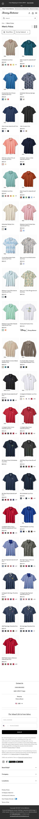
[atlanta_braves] (29, 467)
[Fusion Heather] (3, 164)
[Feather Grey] (3, 367)
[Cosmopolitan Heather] (8, 65)
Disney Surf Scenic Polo (26, 324)
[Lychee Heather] (5, 164)
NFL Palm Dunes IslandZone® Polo (10, 394)
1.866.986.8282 (16, 814)
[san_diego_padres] (21, 467)
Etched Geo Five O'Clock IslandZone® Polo (8, 93)
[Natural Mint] (5, 99)
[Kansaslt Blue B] (21, 599)
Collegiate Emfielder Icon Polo (28, 394)
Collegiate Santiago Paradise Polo (10, 593)
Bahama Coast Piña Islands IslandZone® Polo (9, 291)
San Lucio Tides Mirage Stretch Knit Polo (28, 291)
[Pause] (3, 4)
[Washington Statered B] (8, 599)
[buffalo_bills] (5, 400)
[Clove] (21, 367)
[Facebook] (7, 762)
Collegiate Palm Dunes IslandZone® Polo (8, 427)
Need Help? (6, 767)
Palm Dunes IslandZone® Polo (10, 126)
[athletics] (26, 467)
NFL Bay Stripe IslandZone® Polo (9, 494)
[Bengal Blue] (3, 99)
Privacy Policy (11, 747)
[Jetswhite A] (29, 498)
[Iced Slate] (5, 297)
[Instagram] (3, 762)
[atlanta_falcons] (5, 500)
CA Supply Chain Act (7, 792)
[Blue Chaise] (5, 367)
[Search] (35, 18)
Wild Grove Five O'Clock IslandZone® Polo (8, 158)
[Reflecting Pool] (21, 66)
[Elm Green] (26, 66)
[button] (20, 5)
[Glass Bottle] (21, 264)
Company (5, 774)
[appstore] (19, 762)
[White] (3, 297)
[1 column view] (32, 26)
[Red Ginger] (8, 99)
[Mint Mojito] (3, 330)
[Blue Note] (21, 164)
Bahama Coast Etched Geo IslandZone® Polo (27, 225)
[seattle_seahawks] (3, 500)
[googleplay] (12, 762)
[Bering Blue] (3, 131)
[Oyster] (3, 229)
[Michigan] (3, 599)
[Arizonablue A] (29, 599)
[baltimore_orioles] (32, 467)
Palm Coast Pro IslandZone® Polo (28, 60)
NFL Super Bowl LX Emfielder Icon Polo (9, 461)
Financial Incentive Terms (25, 757)
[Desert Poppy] (11, 65)
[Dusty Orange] (5, 330)
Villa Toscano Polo (25, 126)
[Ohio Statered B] (5, 599)
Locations (5, 781)
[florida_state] (11, 433)
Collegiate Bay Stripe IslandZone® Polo (26, 427)
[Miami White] (21, 399)
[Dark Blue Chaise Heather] (5, 65)
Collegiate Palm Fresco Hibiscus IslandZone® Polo (9, 527)
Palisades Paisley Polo (8, 224)
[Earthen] (21, 230)
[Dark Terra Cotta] (24, 66)
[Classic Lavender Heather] (24, 131)
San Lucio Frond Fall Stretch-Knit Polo (28, 258)
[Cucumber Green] (26, 367)
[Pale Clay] (5, 131)
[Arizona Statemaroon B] (32, 599)
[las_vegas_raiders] (5, 566)
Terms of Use (14, 754)
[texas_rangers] (21, 531)
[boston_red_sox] (13, 664)
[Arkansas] (32, 433)
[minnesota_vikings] (21, 566)
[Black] (21, 99)
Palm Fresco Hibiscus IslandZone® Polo (9, 658)
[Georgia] (13, 433)
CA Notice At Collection (8, 795)
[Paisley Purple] (24, 264)
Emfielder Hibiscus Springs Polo (27, 93)
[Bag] (33, 13)
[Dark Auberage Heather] (3, 65)
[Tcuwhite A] (29, 399)
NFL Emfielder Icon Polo (26, 493)
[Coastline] (24, 367)
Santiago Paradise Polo (10, 626)
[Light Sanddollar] (24, 99)
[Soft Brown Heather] (26, 131)
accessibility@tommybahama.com (19, 816)
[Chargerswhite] (24, 498)
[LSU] (13, 533)
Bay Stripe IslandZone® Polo (28, 461)
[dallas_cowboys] (11, 400)
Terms (18, 747)
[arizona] (26, 433)
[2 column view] (35, 26)
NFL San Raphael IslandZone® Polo (10, 560)
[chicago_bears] (8, 400)
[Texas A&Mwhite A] (26, 399)
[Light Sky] (32, 66)
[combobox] (5, 725)
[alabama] (32, 399)
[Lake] (5, 229)
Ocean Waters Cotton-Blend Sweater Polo (10, 361)
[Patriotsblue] (26, 498)
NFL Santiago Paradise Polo (27, 626)
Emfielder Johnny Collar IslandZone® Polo (26, 158)
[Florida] (8, 433)
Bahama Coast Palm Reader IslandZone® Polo (9, 324)
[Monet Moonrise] (13, 65)
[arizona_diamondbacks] (24, 467)
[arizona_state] (5, 433)
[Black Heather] (21, 131)
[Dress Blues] (8, 367)
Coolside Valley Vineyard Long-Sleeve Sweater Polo (27, 361)
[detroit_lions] (13, 400)
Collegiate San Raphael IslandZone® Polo (26, 593)
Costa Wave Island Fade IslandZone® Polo (8, 258)
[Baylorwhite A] (24, 399)
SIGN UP (19, 732)
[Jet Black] (8, 131)
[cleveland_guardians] (3, 631)
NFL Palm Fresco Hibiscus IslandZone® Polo (27, 560)
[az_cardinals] (8, 500)
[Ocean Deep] (29, 66)
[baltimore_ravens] (3, 400)
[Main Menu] (36, 13)
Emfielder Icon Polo (7, 60)
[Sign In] (29, 13)
